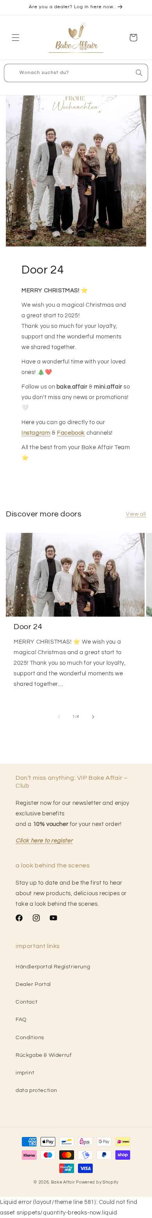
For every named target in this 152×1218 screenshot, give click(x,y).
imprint (25, 1073)
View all (136, 514)
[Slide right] (93, 716)
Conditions (30, 1037)
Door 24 (28, 627)
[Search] (139, 72)
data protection (36, 1090)
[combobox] (76, 73)
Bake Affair (63, 1182)
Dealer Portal (33, 984)
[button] (15, 37)
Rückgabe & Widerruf (43, 1055)
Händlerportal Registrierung (53, 967)
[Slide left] (58, 716)
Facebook (71, 433)
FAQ (21, 1019)
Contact (26, 1002)
